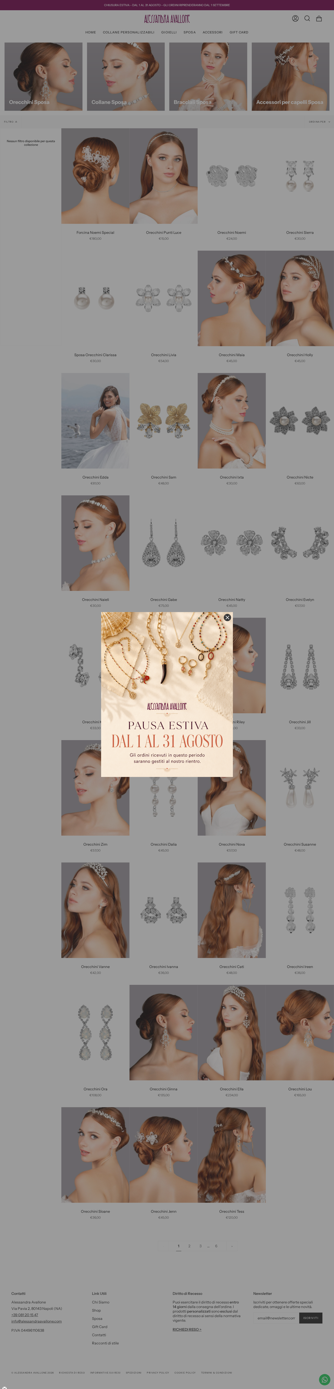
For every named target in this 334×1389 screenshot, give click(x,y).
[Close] (227, 617)
